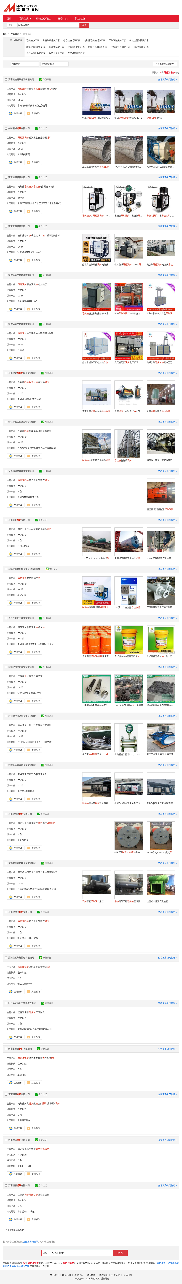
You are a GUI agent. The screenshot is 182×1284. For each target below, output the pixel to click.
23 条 (20, 295)
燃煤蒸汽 (35, 823)
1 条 (20, 491)
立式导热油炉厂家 (76, 53)
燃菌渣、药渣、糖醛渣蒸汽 (161, 460)
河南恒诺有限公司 (19, 1139)
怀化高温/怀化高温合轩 (96, 656)
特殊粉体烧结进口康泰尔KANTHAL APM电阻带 (161, 705)
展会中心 (63, 18)
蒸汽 (44, 480)
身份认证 (47, 79)
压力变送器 (34, 725)
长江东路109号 (24, 983)
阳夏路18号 (22, 840)
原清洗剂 (52, 88)
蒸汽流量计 (45, 725)
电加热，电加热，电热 (128, 215)
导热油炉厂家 (32, 40)
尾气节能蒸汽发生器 (128, 901)
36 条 (20, 589)
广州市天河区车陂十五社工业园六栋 (34, 742)
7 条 (20, 540)
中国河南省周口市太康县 (29, 399)
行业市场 (80, 18)
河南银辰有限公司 (19, 1185)
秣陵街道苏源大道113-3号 (29, 252)
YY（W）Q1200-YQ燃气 (161, 852)
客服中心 (78, 1275)
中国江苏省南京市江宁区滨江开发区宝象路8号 (39, 203)
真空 (37, 578)
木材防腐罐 (34, 529)
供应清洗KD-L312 (128, 117)
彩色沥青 (22, 774)
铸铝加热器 (36, 333)
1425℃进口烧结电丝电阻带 (128, 705)
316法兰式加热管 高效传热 (128, 607)
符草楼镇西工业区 (25, 1211)
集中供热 (33, 431)
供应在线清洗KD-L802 (96, 117)
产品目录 (15, 33)
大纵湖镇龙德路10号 (27, 301)
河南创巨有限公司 (19, 1094)
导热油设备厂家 (56, 53)
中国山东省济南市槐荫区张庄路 (32, 105)
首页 (9, 18)
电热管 (39, 676)
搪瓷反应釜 (43, 1194)
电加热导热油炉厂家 (120, 46)
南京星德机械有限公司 (19, 177)
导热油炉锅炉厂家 (76, 46)
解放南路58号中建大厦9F (29, 693)
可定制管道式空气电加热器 (159, 607)
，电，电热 (161, 215)
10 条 (20, 442)
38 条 (20, 99)
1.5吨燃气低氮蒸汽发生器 (159, 558)
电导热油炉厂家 (141, 46)
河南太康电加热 (96, 411)
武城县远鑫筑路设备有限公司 (22, 765)
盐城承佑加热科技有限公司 (21, 275)
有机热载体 (24, 235)
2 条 (20, 834)
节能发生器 (93, 901)
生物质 (45, 137)
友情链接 (128, 1275)
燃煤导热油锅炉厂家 (36, 46)
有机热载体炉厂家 (51, 40)
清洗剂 (25, 88)
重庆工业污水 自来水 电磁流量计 (161, 754)
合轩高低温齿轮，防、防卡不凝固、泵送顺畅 (161, 656)
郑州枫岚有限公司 (19, 128)
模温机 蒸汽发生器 (161, 509)
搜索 (84, 25)
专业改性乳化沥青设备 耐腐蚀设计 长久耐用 (161, 803)
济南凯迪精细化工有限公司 (21, 79)
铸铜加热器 (47, 333)
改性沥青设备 (40, 774)
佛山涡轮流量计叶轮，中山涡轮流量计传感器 (128, 754)
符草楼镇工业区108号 (27, 938)
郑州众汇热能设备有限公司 (21, 957)
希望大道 (21, 595)
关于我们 (54, 1275)
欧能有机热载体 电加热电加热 (96, 264)
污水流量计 (23, 725)
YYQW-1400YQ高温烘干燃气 (128, 166)
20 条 (20, 246)
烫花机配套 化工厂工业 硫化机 (128, 362)
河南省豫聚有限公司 (20, 1048)
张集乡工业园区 (24, 1166)
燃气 (48, 823)
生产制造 (22, 94)
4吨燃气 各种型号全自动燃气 (128, 852)
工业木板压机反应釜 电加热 (161, 313)
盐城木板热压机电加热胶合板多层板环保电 (96, 362)
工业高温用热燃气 (96, 166)
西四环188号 (23, 546)
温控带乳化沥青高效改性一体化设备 (96, 803)
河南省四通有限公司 (20, 814)
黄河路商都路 (23, 154)
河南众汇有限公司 (19, 520)
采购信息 (24, 18)
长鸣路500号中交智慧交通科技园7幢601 (36, 448)
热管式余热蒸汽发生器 (157, 901)
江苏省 (20, 350)
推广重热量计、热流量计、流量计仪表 (96, 754)
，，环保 (96, 215)
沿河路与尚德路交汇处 (28, 497)
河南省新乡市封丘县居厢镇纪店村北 (34, 1029)
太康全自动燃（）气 (128, 411)
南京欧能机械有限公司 (19, 226)
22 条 (20, 393)
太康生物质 (158, 411)
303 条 (21, 638)
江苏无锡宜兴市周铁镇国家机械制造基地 (36, 889)
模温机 (34, 235)
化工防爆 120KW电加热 (128, 264)
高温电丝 (23, 676)
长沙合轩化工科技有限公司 (21, 618)
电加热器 (40, 186)
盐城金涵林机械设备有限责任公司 (24, 569)
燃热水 (39, 1103)
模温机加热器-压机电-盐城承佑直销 (96, 313)
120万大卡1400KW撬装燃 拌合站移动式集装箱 (96, 558)
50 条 (20, 148)
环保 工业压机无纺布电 (128, 313)
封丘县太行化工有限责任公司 (22, 1003)
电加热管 (42, 284)
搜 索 (120, 1252)
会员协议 (115, 1275)
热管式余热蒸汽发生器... (47, 872)
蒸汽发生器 (34, 137)
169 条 (21, 197)
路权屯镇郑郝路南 (25, 791)
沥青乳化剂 (23, 1012)
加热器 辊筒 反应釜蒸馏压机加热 (96, 607)
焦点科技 (95, 1278)
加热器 (24, 333)
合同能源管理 (44, 431)
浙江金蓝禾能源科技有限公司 (22, 422)
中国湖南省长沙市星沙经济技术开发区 (35, 644)
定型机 (21, 872)
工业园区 (21, 1074)
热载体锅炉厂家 (56, 46)
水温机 (52, 186)
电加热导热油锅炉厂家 (94, 40)
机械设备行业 (43, 18)
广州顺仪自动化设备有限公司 (22, 716)
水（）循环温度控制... (49, 235)
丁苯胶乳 (40, 1012)
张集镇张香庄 (23, 1120)
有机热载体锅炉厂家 (139, 40)
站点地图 (91, 1275)
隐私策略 (103, 1275)
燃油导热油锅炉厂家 (97, 46)
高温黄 (33, 627)
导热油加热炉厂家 (117, 40)
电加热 (25, 186)
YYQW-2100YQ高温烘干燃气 (161, 166)
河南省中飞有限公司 (20, 912)
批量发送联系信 (166, 63)
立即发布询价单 (30, 1241)
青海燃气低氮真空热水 (127, 558)
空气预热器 (30, 872)
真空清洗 (32, 284)
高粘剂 (30, 774)
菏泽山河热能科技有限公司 (21, 471)
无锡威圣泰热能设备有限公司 (22, 863)
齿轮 (41, 627)
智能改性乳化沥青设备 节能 (127, 803)
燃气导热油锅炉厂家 (36, 53)
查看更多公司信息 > (167, 79)
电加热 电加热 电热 (161, 264)
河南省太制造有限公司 (22, 373)
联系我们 (66, 1275)
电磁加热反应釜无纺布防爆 (161, 362)
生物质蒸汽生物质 (96, 460)
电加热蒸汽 (25, 1103)
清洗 (154, 117)
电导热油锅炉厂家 (71, 40)
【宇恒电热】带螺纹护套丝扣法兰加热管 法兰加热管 (96, 705)
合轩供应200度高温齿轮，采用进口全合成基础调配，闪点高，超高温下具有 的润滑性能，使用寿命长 (128, 656)
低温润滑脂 (23, 627)
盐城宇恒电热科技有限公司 (21, 667)
